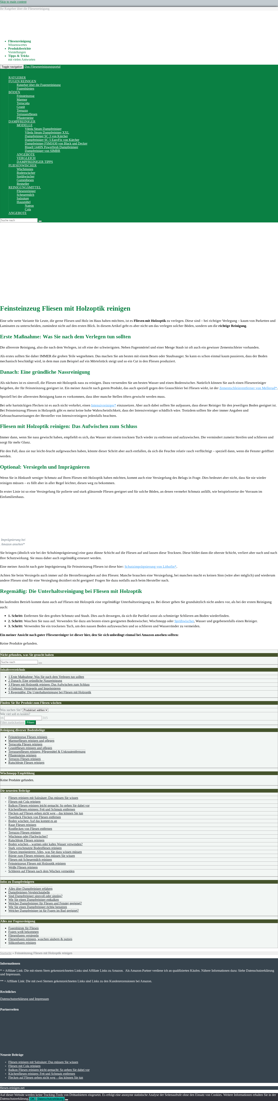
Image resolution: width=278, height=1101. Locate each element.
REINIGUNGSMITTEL (25, 187)
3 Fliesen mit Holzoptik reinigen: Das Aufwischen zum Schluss (49, 684)
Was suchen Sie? (11, 710)
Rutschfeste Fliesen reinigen (26, 762)
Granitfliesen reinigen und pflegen (30, 748)
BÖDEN (14, 92)
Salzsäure (23, 198)
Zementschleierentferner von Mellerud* (248, 388)
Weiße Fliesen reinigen (23, 867)
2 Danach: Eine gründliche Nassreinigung (35, 680)
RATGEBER (17, 77)
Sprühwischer (25, 176)
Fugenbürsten (25, 88)
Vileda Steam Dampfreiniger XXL (47, 132)
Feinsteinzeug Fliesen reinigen (27, 737)
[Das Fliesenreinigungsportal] (50, 34)
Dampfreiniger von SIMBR (42, 150)
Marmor (22, 99)
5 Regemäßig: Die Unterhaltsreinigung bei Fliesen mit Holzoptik (49, 692)
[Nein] (66, 1099)
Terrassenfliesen (27, 114)
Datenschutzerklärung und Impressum (24, 999)
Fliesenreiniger (26, 191)
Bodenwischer (26, 172)
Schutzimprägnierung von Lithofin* (150, 566)
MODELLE (25, 125)
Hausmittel (24, 202)
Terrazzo (22, 110)
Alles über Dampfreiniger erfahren (30, 888)
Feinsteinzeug (25, 96)
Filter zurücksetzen (12, 722)
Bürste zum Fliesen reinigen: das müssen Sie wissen (41, 855)
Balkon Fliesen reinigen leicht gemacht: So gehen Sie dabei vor (49, 805)
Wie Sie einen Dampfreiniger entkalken (33, 899)
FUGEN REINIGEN (22, 81)
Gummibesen (25, 180)
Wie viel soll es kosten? (15, 714)
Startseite (6, 953)
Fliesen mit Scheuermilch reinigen (30, 859)
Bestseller (23, 183)
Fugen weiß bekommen (23, 931)
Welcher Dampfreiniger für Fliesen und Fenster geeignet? (45, 903)
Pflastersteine (25, 118)
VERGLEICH (26, 158)
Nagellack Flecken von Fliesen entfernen (34, 817)
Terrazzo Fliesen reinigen (24, 759)
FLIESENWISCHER (23, 165)
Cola (28, 209)
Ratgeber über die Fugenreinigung (39, 85)
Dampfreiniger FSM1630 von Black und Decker (56, 143)
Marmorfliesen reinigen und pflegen (31, 740)
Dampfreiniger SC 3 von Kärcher (46, 136)
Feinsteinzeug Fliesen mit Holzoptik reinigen (37, 863)
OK (32, 1098)
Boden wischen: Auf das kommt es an (32, 821)
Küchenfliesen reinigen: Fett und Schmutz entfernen (41, 809)
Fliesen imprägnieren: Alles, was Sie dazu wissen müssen (45, 852)
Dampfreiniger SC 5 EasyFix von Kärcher (52, 140)
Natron (29, 205)
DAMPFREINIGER (22, 121)
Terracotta (23, 103)
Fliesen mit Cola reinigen (24, 801)
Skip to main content (13, 1)
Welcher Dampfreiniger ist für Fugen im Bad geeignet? (43, 910)
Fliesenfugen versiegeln (23, 935)
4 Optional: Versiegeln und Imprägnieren (34, 688)
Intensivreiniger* (103, 405)
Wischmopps (25, 169)
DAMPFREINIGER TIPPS (35, 161)
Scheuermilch (25, 194)
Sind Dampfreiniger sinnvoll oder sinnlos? (35, 896)
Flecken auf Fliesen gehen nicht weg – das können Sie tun (45, 813)
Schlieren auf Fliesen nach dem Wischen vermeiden (41, 871)
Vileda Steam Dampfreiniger (43, 129)
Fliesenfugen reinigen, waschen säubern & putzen (40, 939)
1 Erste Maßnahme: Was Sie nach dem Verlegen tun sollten (46, 676)
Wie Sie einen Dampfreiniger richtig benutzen (37, 907)
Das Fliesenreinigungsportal (42, 66)
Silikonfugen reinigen (22, 942)
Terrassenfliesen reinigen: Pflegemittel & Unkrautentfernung (46, 751)
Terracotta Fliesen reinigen (25, 744)
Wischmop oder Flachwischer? (28, 836)
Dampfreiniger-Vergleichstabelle (29, 892)
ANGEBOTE (26, 154)
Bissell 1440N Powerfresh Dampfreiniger (51, 147)
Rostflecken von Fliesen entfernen (30, 828)
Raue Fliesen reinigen (22, 825)
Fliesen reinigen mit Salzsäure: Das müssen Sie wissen (43, 797)
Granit (21, 107)
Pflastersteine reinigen (22, 755)
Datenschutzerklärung (50, 1098)
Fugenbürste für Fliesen (23, 928)
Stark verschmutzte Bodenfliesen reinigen (35, 848)
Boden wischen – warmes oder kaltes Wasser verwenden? (45, 844)
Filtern (30, 722)
